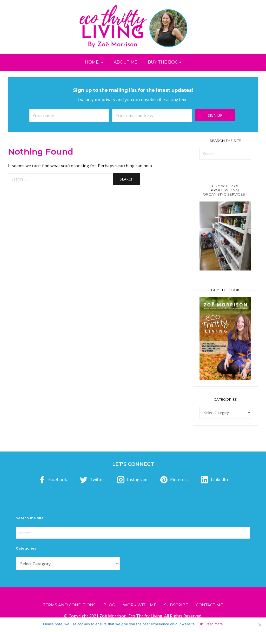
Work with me (139, 604)
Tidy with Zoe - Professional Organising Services (224, 190)
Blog (109, 604)
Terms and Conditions (69, 604)
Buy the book (164, 62)
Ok (200, 624)
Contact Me (209, 604)
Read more (214, 624)
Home (92, 62)
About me (125, 62)
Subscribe (176, 604)
